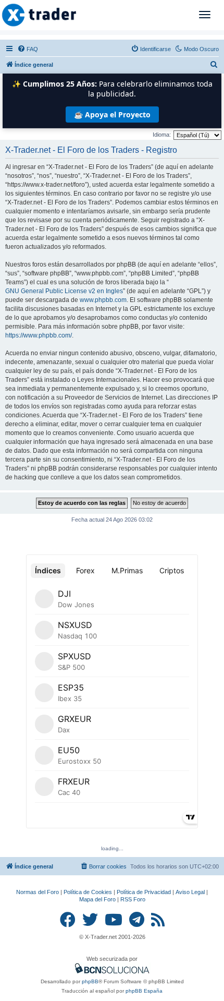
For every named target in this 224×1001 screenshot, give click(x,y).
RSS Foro (132, 899)
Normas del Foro (37, 892)
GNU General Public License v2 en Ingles (64, 291)
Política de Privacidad (144, 892)
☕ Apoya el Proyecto (112, 114)
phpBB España (144, 991)
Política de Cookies (88, 892)
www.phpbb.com (103, 300)
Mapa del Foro (97, 899)
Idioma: (162, 134)
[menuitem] (27, 49)
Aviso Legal (190, 892)
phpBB (90, 981)
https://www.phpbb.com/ (38, 335)
